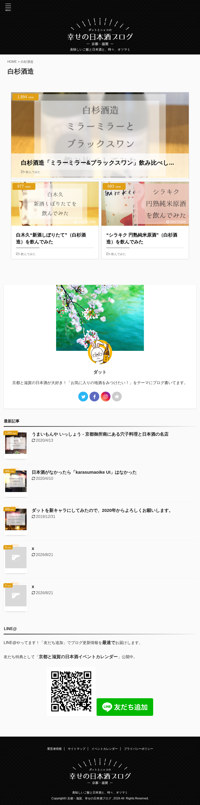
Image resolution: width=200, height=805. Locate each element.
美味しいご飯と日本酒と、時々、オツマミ (100, 792)
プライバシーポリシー (138, 749)
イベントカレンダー (104, 749)
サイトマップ (76, 749)
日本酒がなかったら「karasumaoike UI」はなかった (84, 472)
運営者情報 (54, 749)
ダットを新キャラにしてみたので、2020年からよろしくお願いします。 (102, 510)
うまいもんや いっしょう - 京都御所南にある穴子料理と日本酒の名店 (100, 434)
